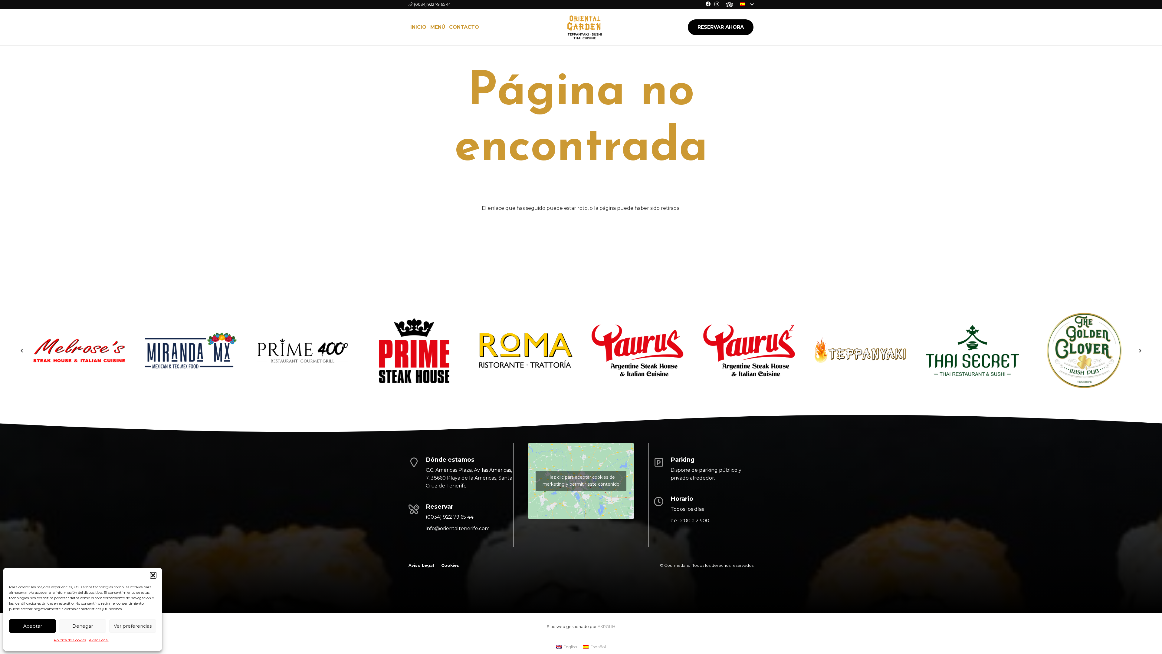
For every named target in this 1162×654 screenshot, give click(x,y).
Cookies (450, 565)
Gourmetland (677, 565)
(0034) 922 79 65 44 (449, 517)
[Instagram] (716, 4)
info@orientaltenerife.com (458, 528)
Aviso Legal (99, 640)
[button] (153, 575)
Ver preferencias (133, 626)
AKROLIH (606, 626)
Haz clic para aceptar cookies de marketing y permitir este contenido (581, 480)
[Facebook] (708, 4)
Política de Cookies (70, 640)
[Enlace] (729, 4)
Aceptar (32, 626)
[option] (79, 350)
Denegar (82, 626)
